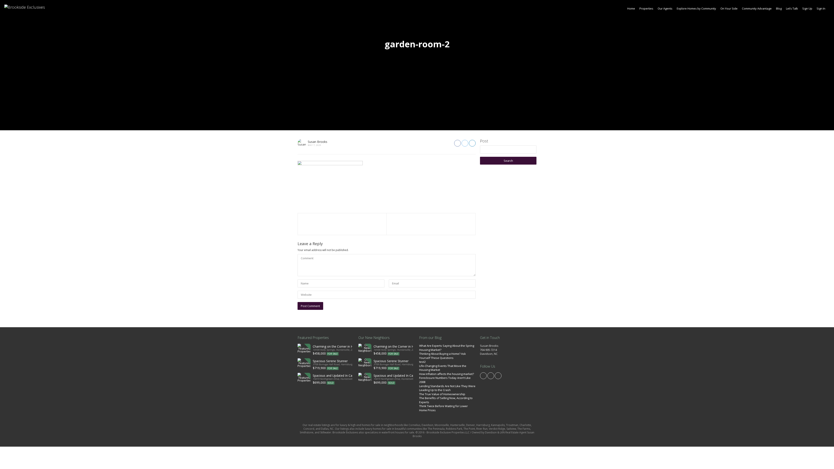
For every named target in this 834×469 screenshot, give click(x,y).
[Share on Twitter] (465, 143)
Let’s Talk (792, 8)
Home (631, 8)
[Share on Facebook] (457, 143)
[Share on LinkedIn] (472, 143)
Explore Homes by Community (696, 8)
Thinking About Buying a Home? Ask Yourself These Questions (442, 356)
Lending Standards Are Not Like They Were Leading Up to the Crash (447, 388)
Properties (646, 8)
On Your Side (729, 8)
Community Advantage (757, 8)
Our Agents (665, 8)
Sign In (821, 8)
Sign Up (807, 8)
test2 (422, 362)
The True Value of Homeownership (442, 394)
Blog (779, 8)
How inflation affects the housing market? (446, 374)
